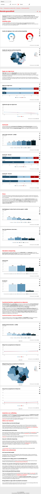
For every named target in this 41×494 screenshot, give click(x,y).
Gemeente (18, 8)
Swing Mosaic (22, 492)
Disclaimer (27, 493)
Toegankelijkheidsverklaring (21, 493)
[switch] (18, 4)
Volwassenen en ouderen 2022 (9, 8)
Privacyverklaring (14, 493)
